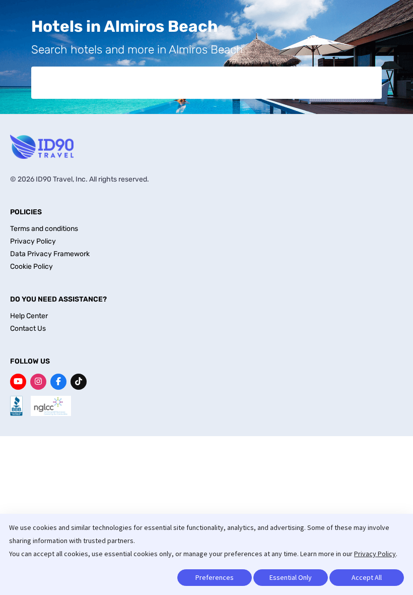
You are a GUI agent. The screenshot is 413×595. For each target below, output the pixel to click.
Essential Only (290, 577)
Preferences (214, 577)
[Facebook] (58, 382)
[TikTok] (79, 382)
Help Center (29, 316)
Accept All (367, 577)
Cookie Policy (31, 266)
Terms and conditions (44, 228)
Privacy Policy (375, 553)
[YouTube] (18, 382)
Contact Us (28, 328)
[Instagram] (38, 382)
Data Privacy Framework (50, 254)
